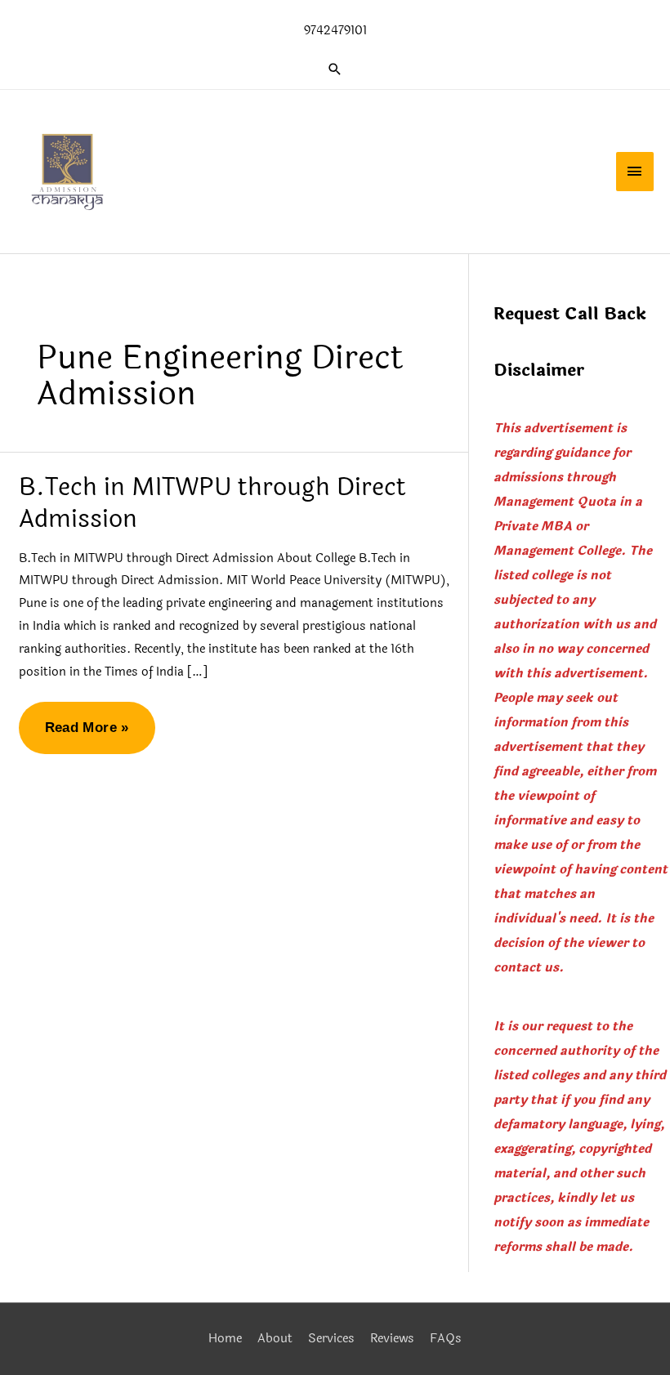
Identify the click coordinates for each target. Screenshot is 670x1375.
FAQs (446, 1338)
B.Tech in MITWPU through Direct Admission (212, 503)
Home (225, 1338)
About (275, 1338)
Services (331, 1338)
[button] (335, 69)
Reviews (392, 1338)
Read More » (86, 736)
